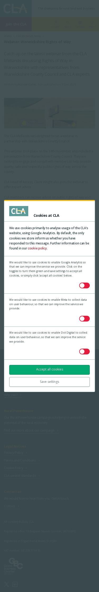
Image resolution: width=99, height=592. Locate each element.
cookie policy (37, 248)
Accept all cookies (49, 369)
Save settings (49, 381)
